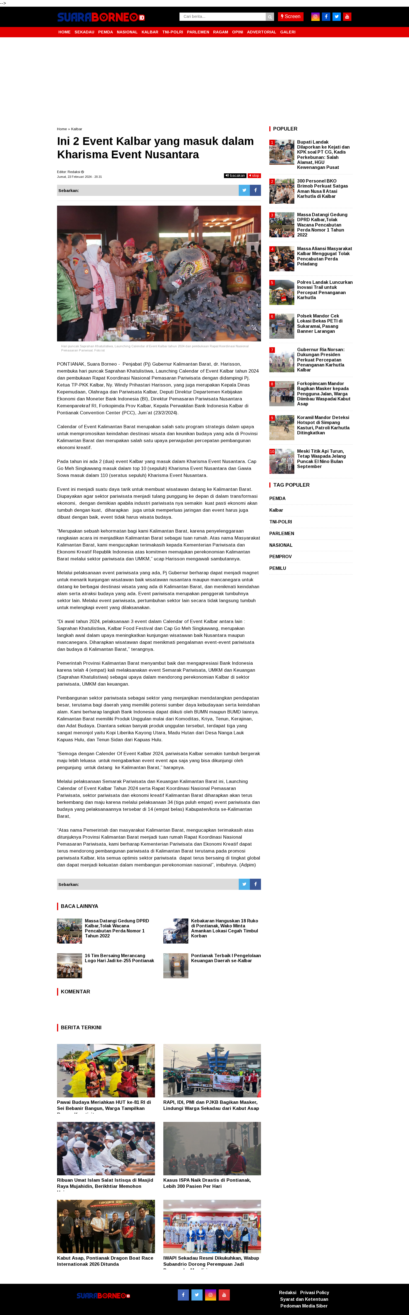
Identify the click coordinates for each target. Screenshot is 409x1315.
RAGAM (220, 32)
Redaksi (287, 1292)
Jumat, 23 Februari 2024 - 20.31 (79, 176)
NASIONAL (127, 32)
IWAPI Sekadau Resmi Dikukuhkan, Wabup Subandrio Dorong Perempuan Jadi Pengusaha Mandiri (211, 1264)
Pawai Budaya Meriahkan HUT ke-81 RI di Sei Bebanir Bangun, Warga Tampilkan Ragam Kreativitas (104, 1108)
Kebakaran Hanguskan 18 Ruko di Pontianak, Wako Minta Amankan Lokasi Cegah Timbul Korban (224, 928)
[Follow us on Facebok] (183, 1295)
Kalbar (76, 129)
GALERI (287, 32)
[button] (346, 30)
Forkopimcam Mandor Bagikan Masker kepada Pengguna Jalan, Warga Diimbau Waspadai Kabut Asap (324, 393)
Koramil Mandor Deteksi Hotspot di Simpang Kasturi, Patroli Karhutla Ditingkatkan (323, 425)
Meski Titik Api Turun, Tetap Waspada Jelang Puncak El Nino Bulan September (321, 459)
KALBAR (150, 32)
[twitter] (336, 17)
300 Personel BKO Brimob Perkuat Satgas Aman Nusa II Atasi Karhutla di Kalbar (322, 189)
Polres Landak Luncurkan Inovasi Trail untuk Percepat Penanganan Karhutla (325, 290)
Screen (292, 16)
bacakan (237, 175)
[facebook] (326, 17)
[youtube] (347, 17)
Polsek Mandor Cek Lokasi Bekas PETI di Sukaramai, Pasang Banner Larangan (320, 324)
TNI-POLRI (172, 32)
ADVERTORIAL (261, 32)
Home (62, 129)
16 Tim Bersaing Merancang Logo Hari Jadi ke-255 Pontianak (119, 958)
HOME (64, 32)
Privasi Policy (314, 1292)
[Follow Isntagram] (210, 1295)
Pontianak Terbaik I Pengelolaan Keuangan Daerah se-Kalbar (226, 958)
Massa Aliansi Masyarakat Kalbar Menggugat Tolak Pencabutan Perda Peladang (324, 256)
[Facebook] (255, 190)
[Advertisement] (204, 82)
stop (255, 175)
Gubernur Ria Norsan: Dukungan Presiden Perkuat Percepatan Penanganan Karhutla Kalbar (321, 359)
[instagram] (315, 17)
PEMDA (105, 32)
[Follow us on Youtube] (224, 1295)
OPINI (237, 32)
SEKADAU (84, 32)
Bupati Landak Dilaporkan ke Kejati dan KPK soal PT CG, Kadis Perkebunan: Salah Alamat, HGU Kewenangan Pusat (323, 155)
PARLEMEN (198, 32)
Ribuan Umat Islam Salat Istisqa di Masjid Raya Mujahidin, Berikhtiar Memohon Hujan (105, 1186)
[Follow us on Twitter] (197, 1295)
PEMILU (277, 568)
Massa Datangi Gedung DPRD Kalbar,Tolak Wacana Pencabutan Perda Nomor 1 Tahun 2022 (117, 928)
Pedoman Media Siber (304, 1306)
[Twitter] (244, 190)
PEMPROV (280, 556)
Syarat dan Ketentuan (304, 1299)
